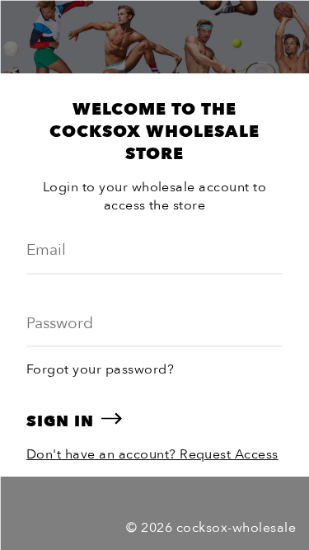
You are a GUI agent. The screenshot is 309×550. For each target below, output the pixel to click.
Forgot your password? (100, 369)
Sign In (60, 421)
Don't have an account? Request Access (152, 454)
